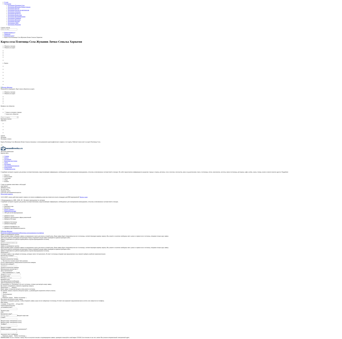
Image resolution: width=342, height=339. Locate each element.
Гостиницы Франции (14, 24)
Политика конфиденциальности (10, 233)
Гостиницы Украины (14, 12)
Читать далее (84, 197)
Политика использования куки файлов (32, 233)
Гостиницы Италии (14, 21)
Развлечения (8, 167)
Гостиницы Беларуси (14, 13)
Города (6, 158)
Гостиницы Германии (14, 18)
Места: (5, 296)
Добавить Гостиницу (10, 222)
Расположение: (7, 294)
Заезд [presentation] (2, 274)
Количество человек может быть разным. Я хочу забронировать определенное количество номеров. (18, 261)
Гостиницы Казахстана (15, 15)
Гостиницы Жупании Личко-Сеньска (19, 7)
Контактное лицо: (6, 314)
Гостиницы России (13, 8)
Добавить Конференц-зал (12, 226)
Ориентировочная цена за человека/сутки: (8, 306)
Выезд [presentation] (3, 277)
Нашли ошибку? (9, 209)
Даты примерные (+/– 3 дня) (11, 272)
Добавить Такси (9, 216)
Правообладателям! (10, 211)
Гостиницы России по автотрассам (18, 10)
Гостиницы (7, 4)
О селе (6, 2)
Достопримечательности (11, 166)
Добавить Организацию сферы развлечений (17, 217)
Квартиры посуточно (10, 161)
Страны (6, 156)
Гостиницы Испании (14, 20)
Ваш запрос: (4, 302)
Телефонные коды (9, 169)
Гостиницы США (13, 23)
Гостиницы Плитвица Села (16, 5)
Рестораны (7, 164)
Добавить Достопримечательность (14, 228)
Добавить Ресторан (10, 219)
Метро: (5, 292)
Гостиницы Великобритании (16, 16)
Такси (6, 162)
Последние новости (7, 194)
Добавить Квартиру (10, 223)
